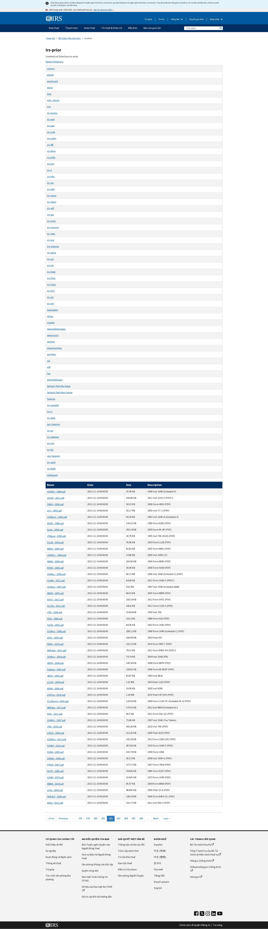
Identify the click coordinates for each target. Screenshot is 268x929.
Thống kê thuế (53, 863)
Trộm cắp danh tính (128, 850)
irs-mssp (51, 195)
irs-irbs (51, 176)
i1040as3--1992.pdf (57, 517)
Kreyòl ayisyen (161, 881)
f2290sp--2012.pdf (56, 739)
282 (112, 819)
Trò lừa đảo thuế (126, 857)
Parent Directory (54, 61)
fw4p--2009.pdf (55, 529)
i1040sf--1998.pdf (56, 491)
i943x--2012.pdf (55, 803)
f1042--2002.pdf (55, 625)
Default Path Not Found (59, 392)
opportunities (54, 348)
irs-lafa (51, 189)
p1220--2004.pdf (55, 682)
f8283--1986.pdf (55, 523)
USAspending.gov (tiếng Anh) (205, 867)
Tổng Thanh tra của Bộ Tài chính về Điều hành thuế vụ (204, 852)
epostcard (52, 81)
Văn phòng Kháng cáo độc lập (97, 864)
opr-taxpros (53, 424)
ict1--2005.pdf (54, 510)
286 (142, 818)
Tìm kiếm (220, 28)
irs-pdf (50, 208)
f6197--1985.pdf (55, 771)
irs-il (49, 170)
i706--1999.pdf (54, 612)
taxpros (51, 399)
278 (81, 818)
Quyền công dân (90, 870)
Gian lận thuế (125, 863)
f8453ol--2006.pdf (56, 796)
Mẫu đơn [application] (132, 28)
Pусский (158, 869)
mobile (51, 322)
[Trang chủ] (54, 18)
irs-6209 (51, 468)
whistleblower (55, 379)
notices (51, 341)
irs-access (52, 113)
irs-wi (50, 430)
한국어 (157, 863)
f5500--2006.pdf (55, 568)
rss (48, 360)
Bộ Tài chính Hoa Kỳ (200, 844)
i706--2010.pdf (54, 726)
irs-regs (51, 233)
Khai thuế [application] (54, 28)
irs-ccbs (51, 132)
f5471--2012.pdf (55, 599)
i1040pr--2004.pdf (56, 656)
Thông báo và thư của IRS (131, 844)
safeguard (52, 475)
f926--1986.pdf (55, 618)
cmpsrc (51, 68)
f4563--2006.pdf (55, 504)
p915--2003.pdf (55, 637)
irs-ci (49, 411)
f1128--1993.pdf (55, 542)
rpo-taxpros (53, 456)
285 (134, 818)
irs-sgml (51, 252)
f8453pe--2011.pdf (56, 650)
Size (128, 485)
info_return (53, 100)
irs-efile (51, 157)
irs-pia (50, 214)
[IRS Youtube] (219, 913)
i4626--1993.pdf (55, 676)
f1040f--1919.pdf (56, 745)
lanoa (50, 316)
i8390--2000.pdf (55, 688)
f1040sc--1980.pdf (56, 631)
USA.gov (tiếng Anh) (200, 860)
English (158, 888)
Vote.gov (194, 876)
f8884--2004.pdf (55, 784)
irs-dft (50, 144)
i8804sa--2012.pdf (56, 707)
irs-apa (50, 125)
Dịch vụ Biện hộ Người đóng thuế (96, 856)
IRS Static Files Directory (69, 38)
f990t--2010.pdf (55, 644)
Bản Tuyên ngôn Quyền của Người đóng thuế (96, 846)
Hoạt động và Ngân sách (58, 857)
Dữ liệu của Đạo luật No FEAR (97, 886)
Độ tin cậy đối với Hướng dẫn (97, 896)
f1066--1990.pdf (55, 752)
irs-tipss (51, 284)
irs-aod (50, 119)
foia (49, 94)
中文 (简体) (160, 850)
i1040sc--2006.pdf (56, 574)
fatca (50, 87)
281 (104, 818)
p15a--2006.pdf (55, 790)
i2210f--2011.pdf (55, 498)
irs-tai (50, 265)
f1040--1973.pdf (55, 777)
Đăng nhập (215, 19)
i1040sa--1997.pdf (56, 587)
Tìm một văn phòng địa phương (58, 877)
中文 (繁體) (160, 857)
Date (90, 485)
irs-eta (50, 163)
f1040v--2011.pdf (56, 580)
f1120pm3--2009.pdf (58, 701)
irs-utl (50, 297)
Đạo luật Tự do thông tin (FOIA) (95, 878)
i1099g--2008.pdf (56, 758)
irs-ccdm (51, 138)
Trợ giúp (148, 19)
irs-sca (50, 240)
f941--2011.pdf (55, 714)
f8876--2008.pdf (55, 663)
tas (48, 373)
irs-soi (50, 259)
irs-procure (53, 227)
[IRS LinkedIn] (213, 914)
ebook (50, 75)
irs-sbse (51, 418)
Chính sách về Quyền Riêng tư (194, 925)
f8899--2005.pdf (55, 593)
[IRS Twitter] (202, 914)
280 (96, 818)
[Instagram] (207, 913)
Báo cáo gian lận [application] (152, 28)
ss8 (48, 367)
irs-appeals (53, 437)
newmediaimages (56, 329)
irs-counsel (53, 405)
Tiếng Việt (175, 19)
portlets (51, 354)
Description (154, 485)
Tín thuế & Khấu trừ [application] (111, 28)
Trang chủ (50, 38)
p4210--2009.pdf (55, 733)
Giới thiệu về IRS (54, 844)
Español (158, 844)
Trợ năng (217, 925)
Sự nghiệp (51, 850)
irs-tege (51, 271)
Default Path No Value (58, 386)
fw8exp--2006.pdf (56, 669)
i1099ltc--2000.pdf (56, 555)
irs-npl (50, 443)
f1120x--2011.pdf (56, 606)
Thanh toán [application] (71, 28)
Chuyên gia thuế (196, 19)
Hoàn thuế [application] (89, 28)
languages (52, 310)
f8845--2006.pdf (55, 561)
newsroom (52, 335)
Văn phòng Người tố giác (131, 875)
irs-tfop (51, 278)
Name (50, 485)
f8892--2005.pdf (55, 548)
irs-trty (51, 291)
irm (49, 106)
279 (88, 818)
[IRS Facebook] (196, 913)
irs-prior (51, 221)
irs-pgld (51, 462)
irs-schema (53, 246)
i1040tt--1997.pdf (56, 720)
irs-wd (50, 303)
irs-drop (51, 151)
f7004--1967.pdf (55, 764)
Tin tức (161, 19)
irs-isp (50, 183)
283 (119, 818)
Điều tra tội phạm (127, 869)
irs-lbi (50, 449)
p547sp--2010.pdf (56, 695)
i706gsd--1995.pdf (56, 536)
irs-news (51, 202)
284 (126, 818)
